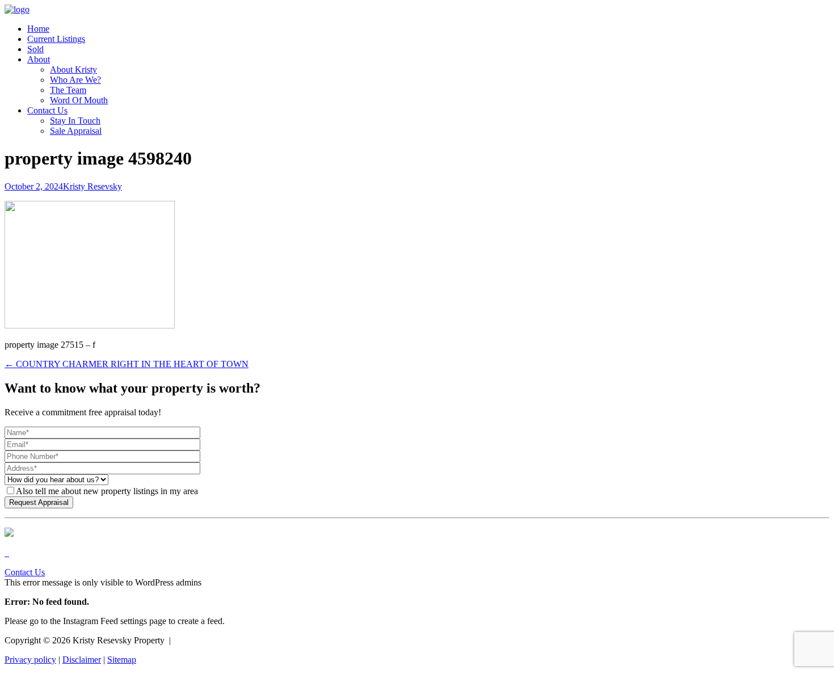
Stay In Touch (75, 120)
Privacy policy (30, 659)
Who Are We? (75, 80)
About (38, 59)
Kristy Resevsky (92, 186)
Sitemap (121, 659)
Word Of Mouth (79, 100)
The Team (68, 90)
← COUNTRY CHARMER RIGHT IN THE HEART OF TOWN (126, 364)
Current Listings (56, 39)
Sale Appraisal (76, 131)
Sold (35, 49)
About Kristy (73, 69)
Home (38, 28)
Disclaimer (81, 659)
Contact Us (47, 110)
